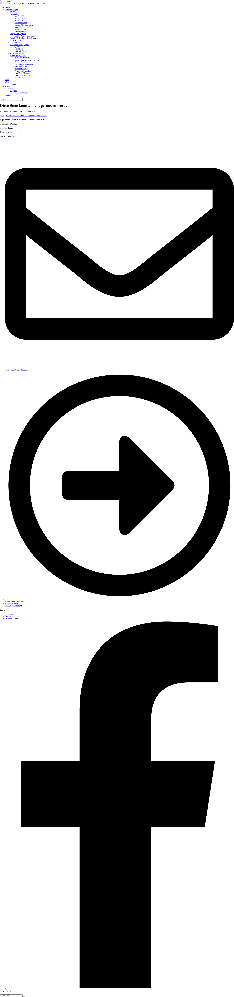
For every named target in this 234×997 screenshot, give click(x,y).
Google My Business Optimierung (23, 38)
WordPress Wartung (22, 75)
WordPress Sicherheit (23, 71)
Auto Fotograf (20, 18)
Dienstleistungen (11, 10)
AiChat (12, 12)
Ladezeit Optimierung (23, 51)
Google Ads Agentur (18, 34)
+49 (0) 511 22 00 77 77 (12, 132)
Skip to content (6, 1)
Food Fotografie (21, 23)
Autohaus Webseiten (22, 58)
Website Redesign (21, 69)
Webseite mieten (21, 66)
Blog (12, 88)
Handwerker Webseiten (24, 64)
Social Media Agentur (18, 53)
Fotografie (14, 14)
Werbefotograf (20, 31)
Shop (7, 80)
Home (7, 7)
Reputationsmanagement (19, 45)
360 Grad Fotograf (22, 16)
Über (7, 82)
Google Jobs (19, 62)
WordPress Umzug (22, 73)
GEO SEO (19, 49)
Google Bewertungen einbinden (27, 60)
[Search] (24, 996)
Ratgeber (13, 91)
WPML (17, 77)
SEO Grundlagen (21, 93)
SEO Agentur (15, 47)
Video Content (20, 29)
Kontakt (8, 95)
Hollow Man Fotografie (24, 25)
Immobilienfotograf (22, 27)
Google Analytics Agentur (25, 36)
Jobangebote (14, 84)
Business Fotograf (22, 20)
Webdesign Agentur (17, 56)
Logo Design (15, 42)
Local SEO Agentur (17, 40)
